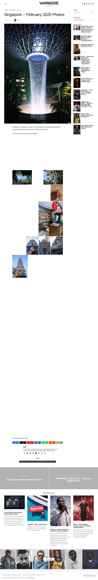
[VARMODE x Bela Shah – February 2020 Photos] (73, 478)
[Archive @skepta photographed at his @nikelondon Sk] (90, 559)
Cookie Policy (32, 577)
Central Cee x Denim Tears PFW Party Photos (87, 127)
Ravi (19, 20)
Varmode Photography (15, 10)
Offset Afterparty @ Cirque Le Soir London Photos (87, 80)
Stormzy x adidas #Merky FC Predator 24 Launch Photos (59, 530)
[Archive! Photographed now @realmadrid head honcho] (24, 559)
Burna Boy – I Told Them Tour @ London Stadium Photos (86, 92)
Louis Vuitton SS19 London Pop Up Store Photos (13, 513)
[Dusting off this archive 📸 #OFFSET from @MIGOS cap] (74, 559)
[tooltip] (82, 4)
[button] (25, 153)
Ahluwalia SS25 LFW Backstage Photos (87, 45)
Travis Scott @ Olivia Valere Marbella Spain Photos (85, 69)
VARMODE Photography (46, 461)
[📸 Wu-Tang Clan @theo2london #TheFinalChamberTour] (8, 559)
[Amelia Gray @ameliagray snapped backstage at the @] (57, 559)
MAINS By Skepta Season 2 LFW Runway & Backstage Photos (86, 38)
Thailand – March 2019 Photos (37, 524)
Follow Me (49, 559)
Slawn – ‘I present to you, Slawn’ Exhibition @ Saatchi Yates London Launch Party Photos (87, 60)
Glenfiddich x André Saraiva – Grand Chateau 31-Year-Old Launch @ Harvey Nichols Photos (87, 29)
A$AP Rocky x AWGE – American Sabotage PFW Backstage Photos (86, 104)
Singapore (24, 461)
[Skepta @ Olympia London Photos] (24, 478)
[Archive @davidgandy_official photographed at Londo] (41, 559)
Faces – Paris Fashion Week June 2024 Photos (87, 115)
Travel (6, 10)
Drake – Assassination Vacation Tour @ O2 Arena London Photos (81, 526)
